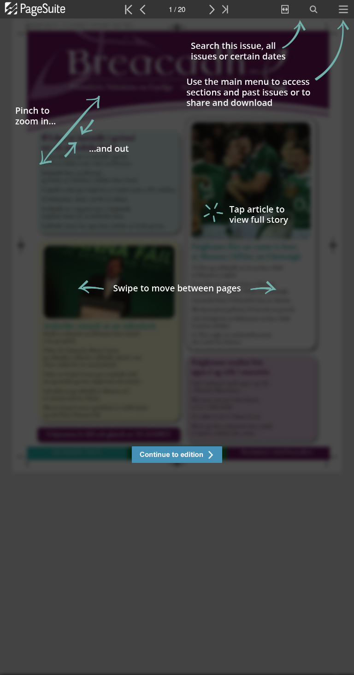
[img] (177, 346)
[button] (177, 455)
